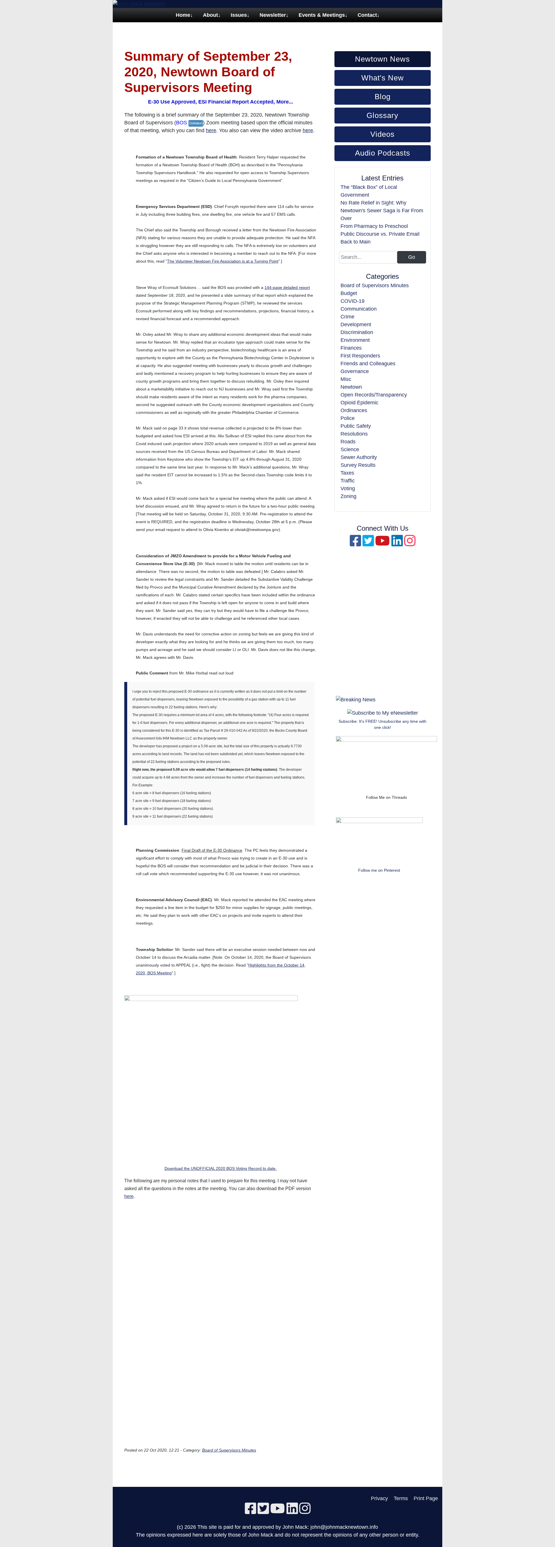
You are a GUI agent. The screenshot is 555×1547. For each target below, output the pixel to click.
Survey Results (358, 465)
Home (183, 15)
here (211, 130)
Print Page (426, 1498)
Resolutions (354, 434)
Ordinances (354, 410)
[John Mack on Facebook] (355, 544)
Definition (195, 123)
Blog (383, 96)
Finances (351, 348)
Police (348, 418)
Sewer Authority (359, 457)
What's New (382, 77)
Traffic (348, 481)
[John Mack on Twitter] (368, 544)
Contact (367, 15)
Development (356, 324)
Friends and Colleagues (368, 363)
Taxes (347, 473)
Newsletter (273, 15)
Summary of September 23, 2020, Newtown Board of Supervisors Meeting (208, 72)
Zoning (348, 496)
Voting (348, 488)
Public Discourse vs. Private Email (380, 234)
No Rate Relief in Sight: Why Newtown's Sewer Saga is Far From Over (382, 210)
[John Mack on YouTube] (382, 544)
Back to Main (356, 242)
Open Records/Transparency (374, 395)
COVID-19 (353, 301)
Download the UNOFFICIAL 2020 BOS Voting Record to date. (220, 1168)
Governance (355, 371)
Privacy (379, 1498)
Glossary (382, 115)
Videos (382, 134)
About (210, 15)
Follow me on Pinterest (379, 870)
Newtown (351, 387)
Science (350, 449)
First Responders (360, 356)
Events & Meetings (322, 15)
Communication (359, 309)
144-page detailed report (287, 287)
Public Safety (356, 426)
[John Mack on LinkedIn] (397, 544)
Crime (347, 317)
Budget (349, 293)
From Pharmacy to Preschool (374, 226)
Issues (239, 15)
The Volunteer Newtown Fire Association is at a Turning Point (222, 261)
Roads (348, 442)
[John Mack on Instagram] (409, 544)
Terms (401, 1498)
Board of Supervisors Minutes (229, 1450)
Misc (346, 379)
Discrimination (357, 332)
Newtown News (382, 59)
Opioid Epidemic (359, 402)
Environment (355, 340)
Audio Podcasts (382, 153)
